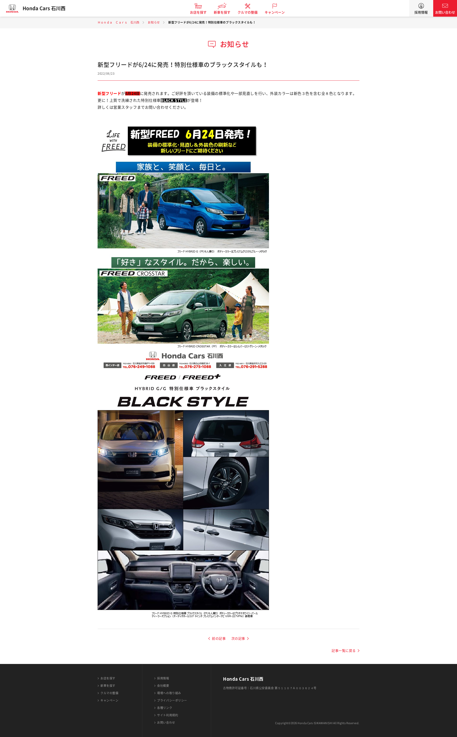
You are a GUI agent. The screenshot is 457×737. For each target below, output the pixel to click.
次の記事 (238, 638)
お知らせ (154, 22)
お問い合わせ (445, 12)
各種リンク (164, 707)
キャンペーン (275, 12)
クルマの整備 (248, 12)
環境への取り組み (169, 693)
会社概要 (163, 685)
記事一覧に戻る (344, 650)
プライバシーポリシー (172, 700)
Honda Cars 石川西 (44, 8)
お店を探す (198, 12)
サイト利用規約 (167, 715)
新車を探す (222, 12)
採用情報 (421, 12)
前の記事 (219, 638)
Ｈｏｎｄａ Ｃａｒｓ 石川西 (118, 22)
